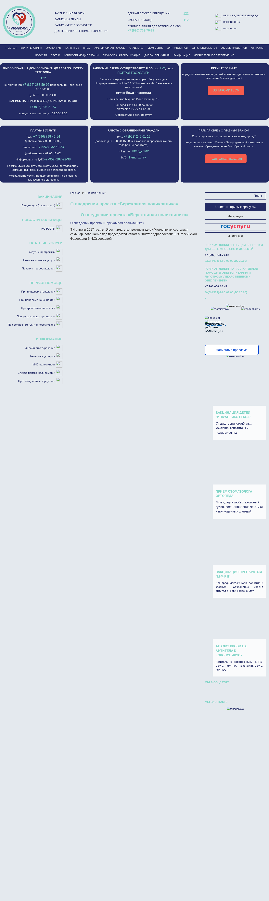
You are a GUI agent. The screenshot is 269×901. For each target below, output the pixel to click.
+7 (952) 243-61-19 (137, 136)
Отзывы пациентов (234, 48)
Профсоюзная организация (121, 55)
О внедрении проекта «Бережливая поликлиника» (107, 223)
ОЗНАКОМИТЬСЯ (225, 90)
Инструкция (235, 216)
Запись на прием (68, 19)
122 (186, 13)
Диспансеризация (157, 55)
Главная (11, 48)
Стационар (136, 48)
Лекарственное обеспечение (214, 55)
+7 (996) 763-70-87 (141, 30)
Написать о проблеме (232, 350)
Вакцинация (181, 55)
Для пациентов (177, 48)
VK (211, 690)
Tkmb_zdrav (140, 151)
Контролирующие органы (81, 55)
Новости (41, 55)
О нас (87, 48)
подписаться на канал (226, 158)
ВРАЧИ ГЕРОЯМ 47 (31, 48)
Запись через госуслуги (73, 25)
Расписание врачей (69, 13)
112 (186, 20)
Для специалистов (204, 48)
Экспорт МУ (53, 48)
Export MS (72, 48)
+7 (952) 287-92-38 (57, 159)
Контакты (257, 48)
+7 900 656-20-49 (216, 286)
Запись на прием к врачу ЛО (235, 207)
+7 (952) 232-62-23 (50, 147)
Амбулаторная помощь (110, 48)
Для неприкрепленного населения (81, 31)
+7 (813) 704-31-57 (43, 107)
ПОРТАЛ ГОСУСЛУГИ (133, 73)
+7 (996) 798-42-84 (46, 136)
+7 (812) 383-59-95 (36, 84)
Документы (155, 48)
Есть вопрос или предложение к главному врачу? (224, 144)
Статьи (55, 55)
